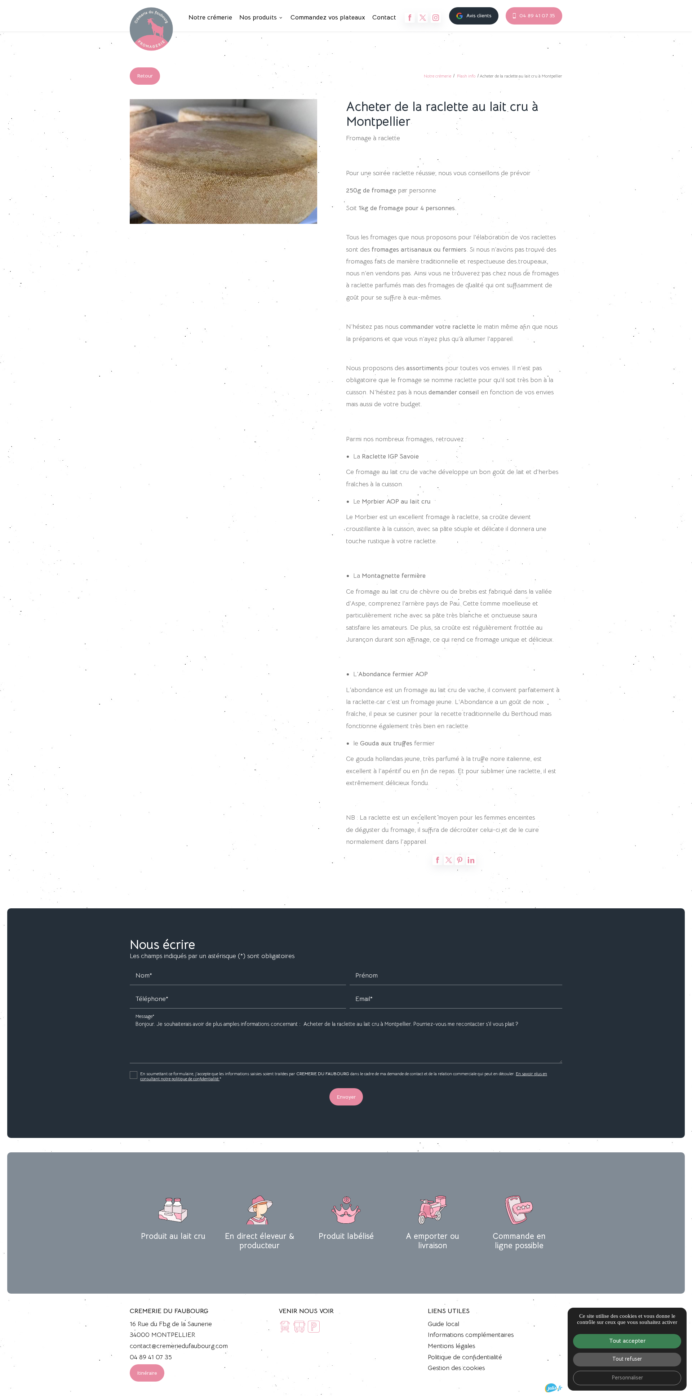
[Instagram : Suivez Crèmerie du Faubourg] (436, 18)
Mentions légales (451, 1346)
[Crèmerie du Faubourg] (151, 29)
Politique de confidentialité (465, 1357)
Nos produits (258, 17)
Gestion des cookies (456, 1368)
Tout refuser (627, 1359)
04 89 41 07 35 (537, 15)
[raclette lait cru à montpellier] (223, 161)
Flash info (466, 76)
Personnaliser (627, 1377)
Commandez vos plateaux (327, 17)
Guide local (443, 1324)
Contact (384, 17)
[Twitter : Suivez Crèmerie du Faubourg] (423, 18)
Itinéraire (147, 1373)
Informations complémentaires (471, 1335)
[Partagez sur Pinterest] (460, 860)
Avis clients (478, 15)
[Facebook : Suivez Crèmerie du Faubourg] (410, 18)
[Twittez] (449, 860)
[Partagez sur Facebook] (437, 860)
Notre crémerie (210, 17)
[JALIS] (553, 1387)
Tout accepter (627, 1340)
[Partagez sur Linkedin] (471, 860)
